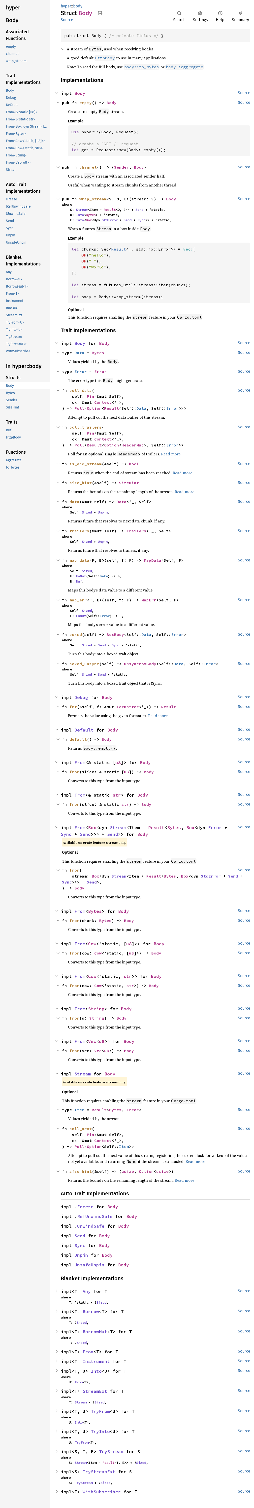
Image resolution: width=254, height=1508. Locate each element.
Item (79, 1109)
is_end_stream (85, 463)
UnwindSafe (90, 1226)
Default (84, 730)
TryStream (111, 1451)
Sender (121, 167)
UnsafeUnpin (89, 1265)
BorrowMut (95, 1331)
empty (85, 102)
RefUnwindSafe (95, 1216)
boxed (75, 634)
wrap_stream (93, 198)
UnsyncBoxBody (140, 663)
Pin (90, 396)
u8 (118, 762)
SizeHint (129, 482)
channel (88, 167)
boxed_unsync (84, 663)
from (74, 771)
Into (80, 215)
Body (79, 93)
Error (80, 371)
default (78, 739)
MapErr (148, 599)
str (117, 795)
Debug (81, 697)
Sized (87, 512)
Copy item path (100, 13)
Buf (79, 581)
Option (94, 408)
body (77, 6)
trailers (79, 530)
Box (89, 220)
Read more (171, 454)
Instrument (96, 1361)
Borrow (91, 1311)
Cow (92, 944)
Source (67, 19)
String (96, 1009)
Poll (79, 408)
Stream (82, 209)
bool (134, 463)
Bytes (91, 215)
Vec (92, 1041)
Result (110, 209)
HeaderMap (133, 444)
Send (139, 209)
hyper (66, 6)
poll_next (80, 1128)
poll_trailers (85, 427)
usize (128, 1171)
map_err (78, 599)
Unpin (103, 512)
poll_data (80, 390)
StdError (110, 220)
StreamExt (95, 1391)
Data (79, 352)
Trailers (136, 530)
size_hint (80, 482)
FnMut (81, 576)
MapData (152, 560)
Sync (141, 220)
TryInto (100, 1431)
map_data (79, 560)
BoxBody (115, 634)
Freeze (85, 1207)
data (74, 501)
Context (103, 402)
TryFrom (100, 1411)
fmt (73, 706)
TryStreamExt (99, 1471)
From (79, 762)
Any (87, 1291)
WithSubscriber (102, 1492)
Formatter (128, 706)
